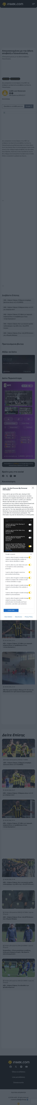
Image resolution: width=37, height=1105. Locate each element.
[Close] (33, 488)
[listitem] (18, 520)
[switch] (30, 525)
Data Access (18, 616)
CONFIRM (11, 610)
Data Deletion (8, 616)
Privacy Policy (29, 616)
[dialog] (18, 552)
